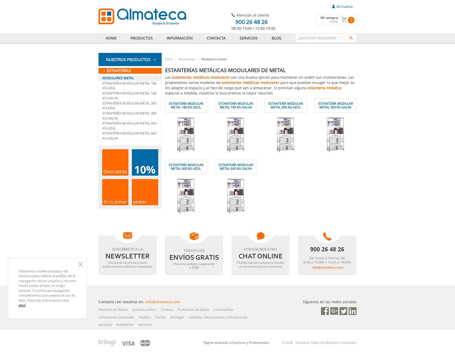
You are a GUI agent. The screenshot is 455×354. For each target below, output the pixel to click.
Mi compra (329, 17)
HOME (111, 38)
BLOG (276, 38)
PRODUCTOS (142, 38)
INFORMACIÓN (180, 38)
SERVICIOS (249, 38)
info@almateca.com (162, 301)
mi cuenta (345, 6)
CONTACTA (216, 38)
